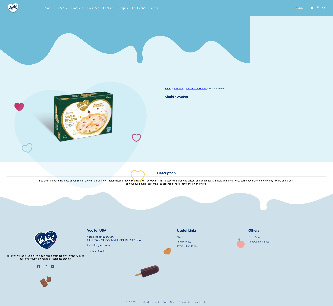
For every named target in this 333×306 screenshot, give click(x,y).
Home (168, 89)
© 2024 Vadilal (132, 301)
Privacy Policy (184, 242)
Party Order (254, 237)
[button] (77, 8)
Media (180, 237)
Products (178, 89)
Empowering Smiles (258, 242)
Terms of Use (168, 302)
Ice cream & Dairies (196, 89)
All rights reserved (151, 302)
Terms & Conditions (187, 246)
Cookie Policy (201, 302)
